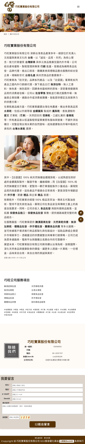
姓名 (7, 385)
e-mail (5, 394)
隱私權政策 (38, 438)
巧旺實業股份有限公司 (27, 6)
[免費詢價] (80, 212)
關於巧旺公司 (14, 34)
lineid (7, 398)
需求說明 (6, 403)
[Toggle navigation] (78, 7)
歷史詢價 (47, 438)
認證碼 (5, 417)
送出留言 (44, 424)
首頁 (5, 34)
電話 (7, 389)
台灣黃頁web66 (66, 441)
